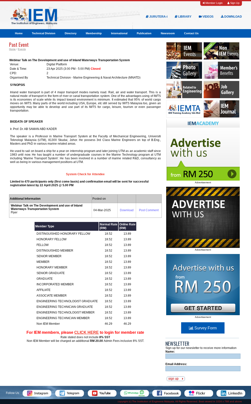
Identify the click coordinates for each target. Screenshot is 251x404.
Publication (144, 33)
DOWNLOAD (233, 16)
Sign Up (234, 2)
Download (127, 210)
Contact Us (191, 33)
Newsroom (168, 33)
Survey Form (205, 328)
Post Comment (149, 210)
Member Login (214, 2)
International (119, 33)
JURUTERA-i (158, 16)
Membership (94, 33)
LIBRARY (184, 16)
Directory (70, 33)
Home (19, 33)
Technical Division (43, 33)
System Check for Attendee (85, 174)
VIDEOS (207, 16)
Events (22, 49)
